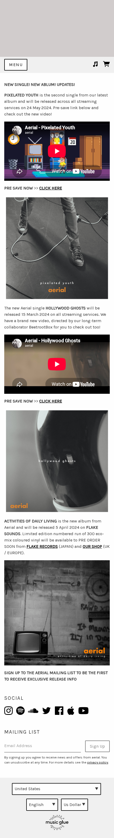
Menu (16, 64)
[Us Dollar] (74, 805)
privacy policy (97, 762)
